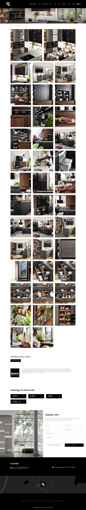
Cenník (59, 4)
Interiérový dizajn (32, 4)
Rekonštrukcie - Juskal (46, 4)
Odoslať (74, 445)
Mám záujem (14, 360)
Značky (69, 4)
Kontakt (73, 4)
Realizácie (64, 4)
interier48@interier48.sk (59, 467)
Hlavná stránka (14, 25)
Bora (40, 4)
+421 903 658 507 (71, 467)
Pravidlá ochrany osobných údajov (58, 501)
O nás (55, 4)
